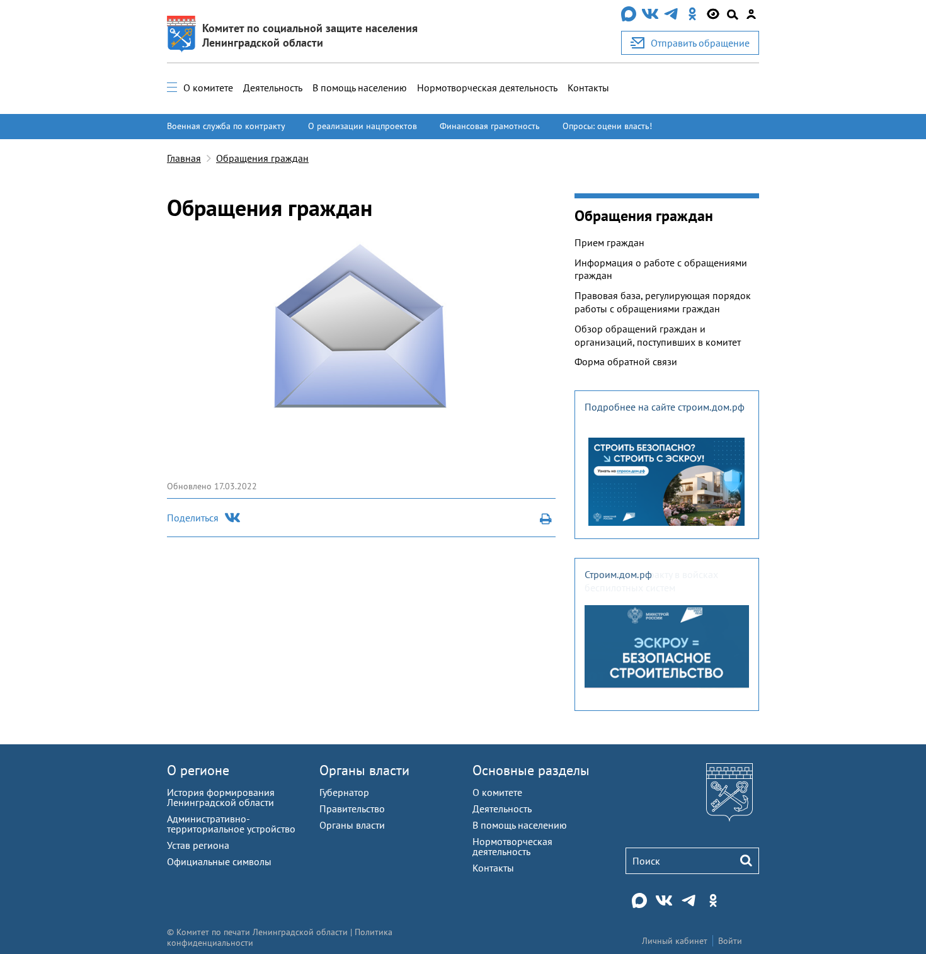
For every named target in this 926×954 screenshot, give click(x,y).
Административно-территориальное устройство (231, 823)
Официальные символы (219, 861)
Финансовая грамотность (490, 126)
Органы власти (364, 770)
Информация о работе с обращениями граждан (660, 269)
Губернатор (344, 792)
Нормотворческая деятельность (487, 87)
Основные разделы (531, 770)
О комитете (208, 87)
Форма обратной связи (625, 361)
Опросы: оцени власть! (607, 126)
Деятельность (272, 87)
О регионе (198, 770)
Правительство (352, 808)
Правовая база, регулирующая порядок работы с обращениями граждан (662, 302)
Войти (730, 940)
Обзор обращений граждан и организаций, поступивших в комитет (657, 335)
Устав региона (198, 845)
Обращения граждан (262, 158)
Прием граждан (609, 242)
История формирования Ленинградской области (221, 797)
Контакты (588, 87)
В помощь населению (359, 87)
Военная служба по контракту (226, 126)
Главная (184, 158)
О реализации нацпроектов (362, 126)
